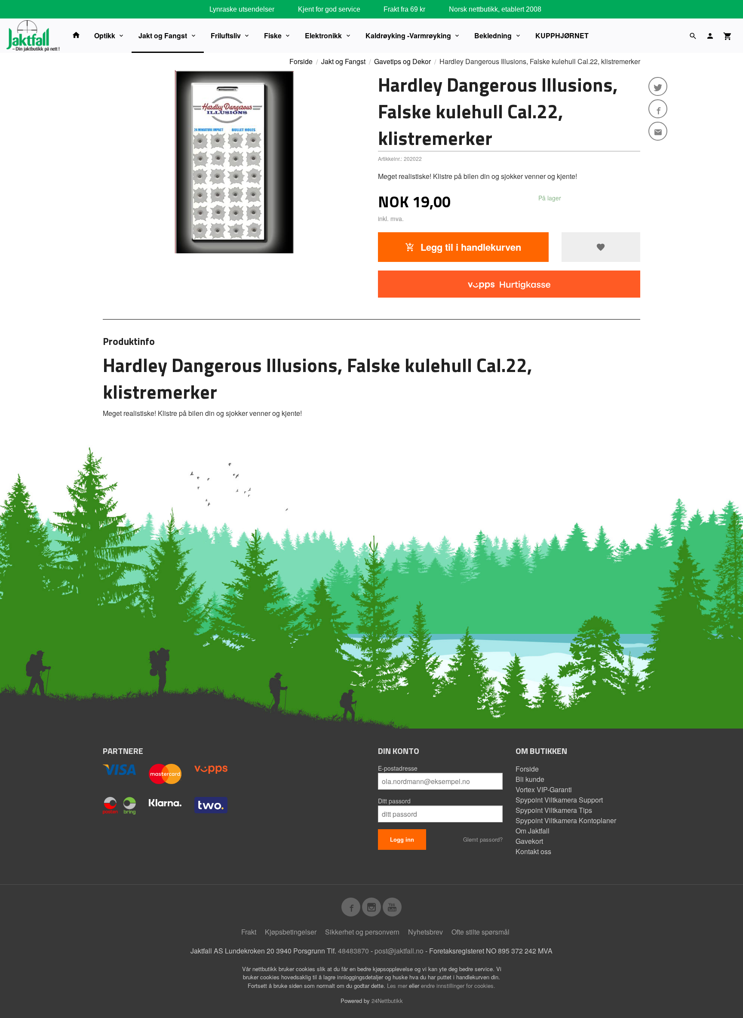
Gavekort (529, 841)
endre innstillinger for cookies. (458, 985)
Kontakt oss (533, 851)
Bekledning (493, 35)
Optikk (104, 35)
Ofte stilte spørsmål (480, 932)
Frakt (248, 932)
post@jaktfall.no (399, 951)
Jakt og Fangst (162, 35)
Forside (301, 61)
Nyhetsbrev (425, 932)
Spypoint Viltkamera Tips (554, 810)
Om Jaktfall (533, 831)
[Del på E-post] (657, 131)
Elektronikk (323, 35)
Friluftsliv (226, 35)
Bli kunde (530, 779)
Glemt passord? (483, 839)
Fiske (273, 35)
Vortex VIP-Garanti (544, 789)
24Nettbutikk (387, 1000)
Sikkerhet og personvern (362, 932)
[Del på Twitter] (657, 86)
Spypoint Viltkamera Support (559, 800)
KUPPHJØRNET (562, 35)
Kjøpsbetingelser (290, 932)
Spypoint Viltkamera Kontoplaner (566, 820)
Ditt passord (394, 801)
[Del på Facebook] (657, 108)
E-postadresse (398, 768)
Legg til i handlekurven (469, 247)
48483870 (353, 951)
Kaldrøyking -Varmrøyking (408, 35)
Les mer (398, 985)
